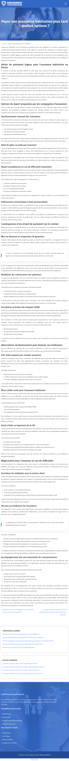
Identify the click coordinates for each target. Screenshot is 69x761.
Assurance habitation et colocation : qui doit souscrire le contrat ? (22, 673)
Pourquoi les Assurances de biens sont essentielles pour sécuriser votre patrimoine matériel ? (52, 612)
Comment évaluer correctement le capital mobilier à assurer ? (21, 670)
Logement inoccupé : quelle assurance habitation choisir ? (20, 663)
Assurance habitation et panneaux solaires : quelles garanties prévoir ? (23, 667)
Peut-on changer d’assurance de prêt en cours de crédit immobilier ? (23, 637)
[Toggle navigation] (66, 3)
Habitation (5, 43)
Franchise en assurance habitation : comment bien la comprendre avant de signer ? (18, 611)
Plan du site (34, 760)
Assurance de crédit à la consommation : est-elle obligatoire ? (21, 634)
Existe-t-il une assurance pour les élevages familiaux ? (18, 647)
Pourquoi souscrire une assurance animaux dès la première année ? (22, 644)
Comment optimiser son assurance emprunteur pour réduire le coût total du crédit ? (28, 641)
